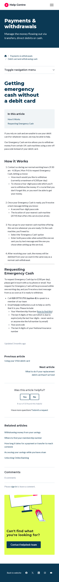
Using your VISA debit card (17, 360)
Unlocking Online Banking (16, 457)
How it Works (14, 119)
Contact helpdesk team (24, 544)
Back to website (14, 572)
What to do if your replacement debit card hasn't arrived (40, 373)
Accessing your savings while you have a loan (25, 452)
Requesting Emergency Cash (21, 123)
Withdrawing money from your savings (22, 432)
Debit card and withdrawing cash (22, 59)
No (34, 397)
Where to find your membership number (23, 437)
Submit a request (40, 410)
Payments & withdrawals (21, 56)
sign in (14, 486)
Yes (25, 397)
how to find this (44, 311)
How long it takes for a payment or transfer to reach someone (28, 445)
